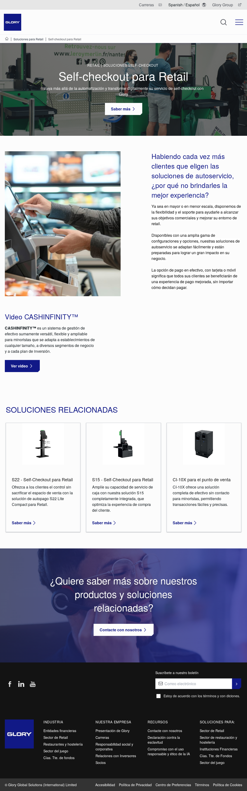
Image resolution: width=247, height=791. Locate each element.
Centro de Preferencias (173, 784)
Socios (101, 762)
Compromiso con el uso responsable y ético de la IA (169, 751)
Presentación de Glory (113, 730)
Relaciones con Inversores (116, 755)
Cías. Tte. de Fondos (216, 755)
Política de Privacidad (135, 784)
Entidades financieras (59, 730)
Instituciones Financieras (219, 749)
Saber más (21, 522)
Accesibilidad (105, 784)
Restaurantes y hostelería (63, 744)
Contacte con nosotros (165, 730)
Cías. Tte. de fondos (59, 757)
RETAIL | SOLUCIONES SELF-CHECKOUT (123, 65)
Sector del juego (55, 750)
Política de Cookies (227, 784)
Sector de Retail (55, 737)
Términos (202, 784)
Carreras (102, 737)
